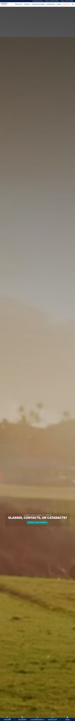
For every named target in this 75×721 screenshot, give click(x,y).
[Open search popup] (73, 4)
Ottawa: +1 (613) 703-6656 (67, 1)
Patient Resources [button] (51, 4)
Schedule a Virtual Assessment (37, 522)
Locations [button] (59, 4)
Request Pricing (66, 4)
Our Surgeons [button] (27, 4)
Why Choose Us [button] (18, 4)
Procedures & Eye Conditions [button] (38, 4)
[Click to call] (44, 1)
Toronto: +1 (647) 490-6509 (52, 1)
